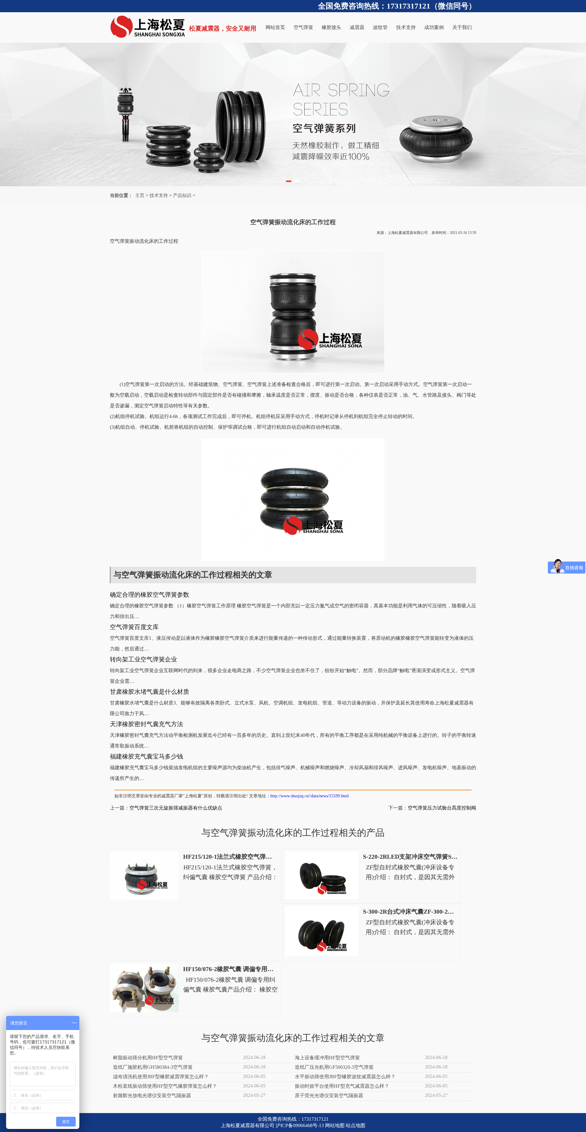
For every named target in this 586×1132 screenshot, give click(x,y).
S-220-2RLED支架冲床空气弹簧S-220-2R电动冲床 (430, 856)
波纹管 (380, 27)
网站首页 (275, 27)
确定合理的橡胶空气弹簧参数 (149, 594)
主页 (139, 195)
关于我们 (462, 27)
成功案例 (434, 27)
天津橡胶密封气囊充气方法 (146, 724)
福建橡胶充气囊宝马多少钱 (146, 756)
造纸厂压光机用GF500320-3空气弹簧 (334, 1067)
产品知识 (182, 195)
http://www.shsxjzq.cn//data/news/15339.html (309, 796)
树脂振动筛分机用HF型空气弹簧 (148, 1057)
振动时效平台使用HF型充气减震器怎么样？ (342, 1086)
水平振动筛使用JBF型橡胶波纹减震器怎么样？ (345, 1076)
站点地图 (355, 1125)
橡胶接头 (331, 27)
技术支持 (406, 27)
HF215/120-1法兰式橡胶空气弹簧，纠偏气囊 (242, 856)
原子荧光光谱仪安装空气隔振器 (329, 1095)
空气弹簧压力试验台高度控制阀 (442, 807)
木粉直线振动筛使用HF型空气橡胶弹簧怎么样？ (165, 1086)
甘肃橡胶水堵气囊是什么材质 (149, 691)
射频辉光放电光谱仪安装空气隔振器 (152, 1095)
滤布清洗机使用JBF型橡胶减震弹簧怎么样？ (161, 1076)
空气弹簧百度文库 (134, 627)
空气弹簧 (303, 27)
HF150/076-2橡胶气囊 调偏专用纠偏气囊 (237, 969)
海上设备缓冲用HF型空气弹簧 (327, 1057)
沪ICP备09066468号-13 (300, 1125)
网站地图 (335, 1125)
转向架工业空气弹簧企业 (143, 659)
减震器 (357, 27)
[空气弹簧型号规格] (293, 114)
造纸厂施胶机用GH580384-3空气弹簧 (153, 1067)
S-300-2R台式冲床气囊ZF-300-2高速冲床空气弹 (426, 911)
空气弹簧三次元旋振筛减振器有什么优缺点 (175, 807)
